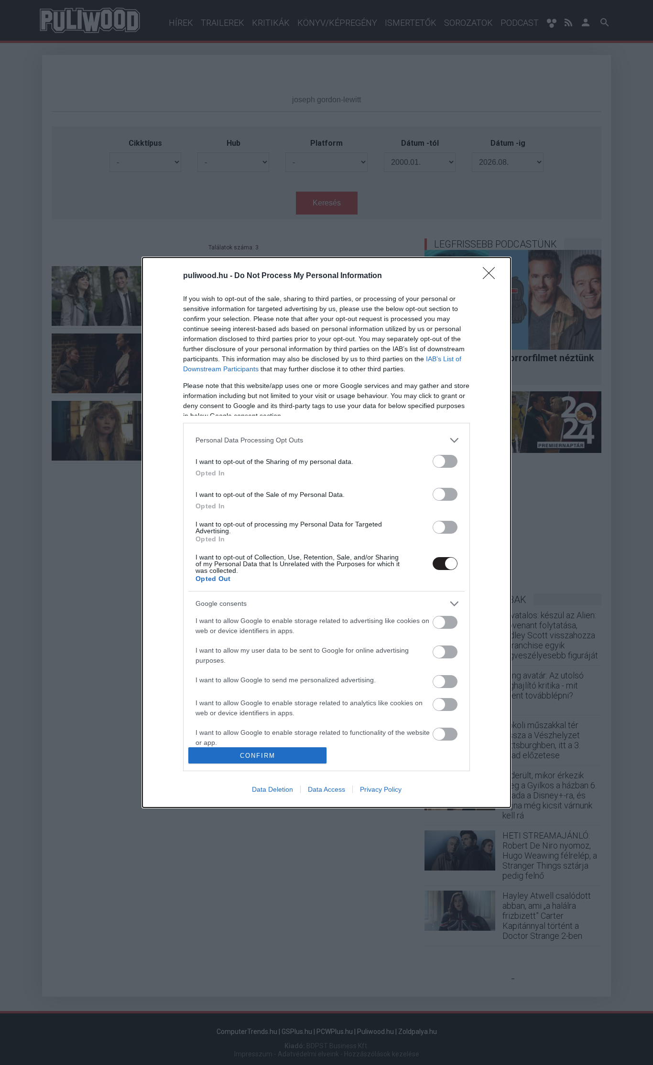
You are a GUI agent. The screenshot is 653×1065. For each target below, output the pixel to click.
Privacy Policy (381, 789)
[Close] (492, 276)
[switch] (445, 461)
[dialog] (326, 533)
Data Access (326, 789)
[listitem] (326, 440)
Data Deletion (272, 789)
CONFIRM (257, 755)
